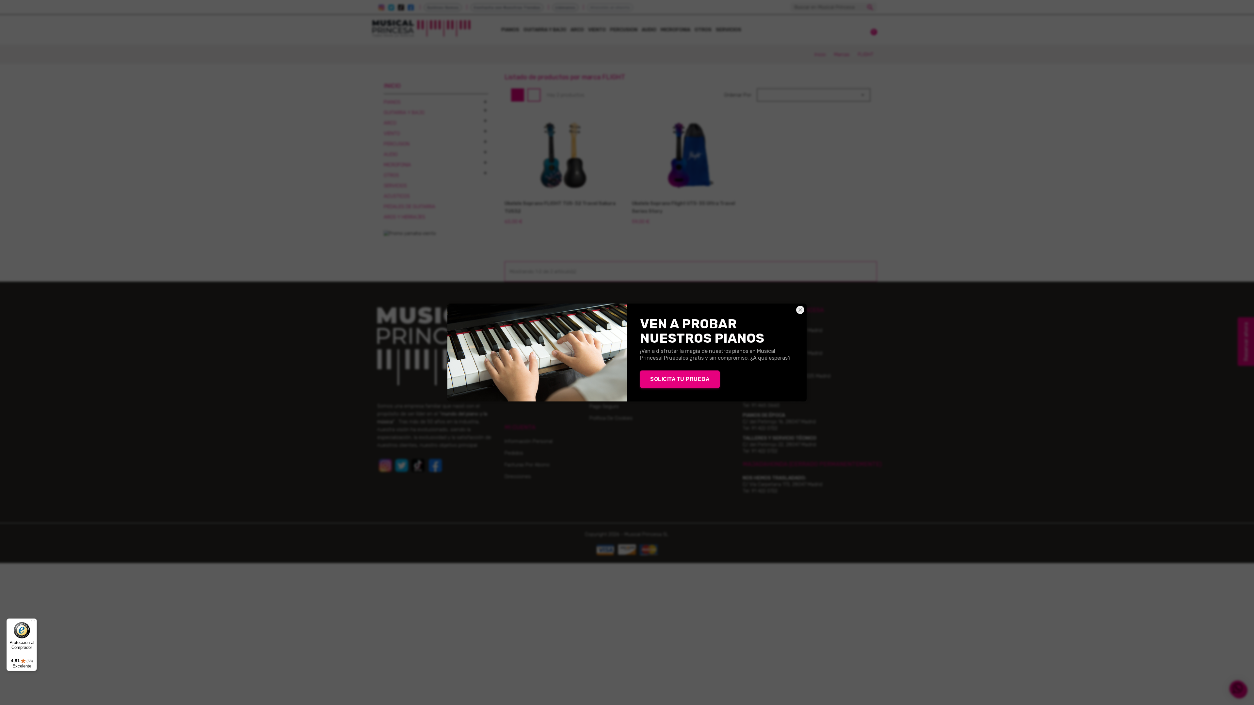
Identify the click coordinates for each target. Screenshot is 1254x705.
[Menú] (33, 622)
